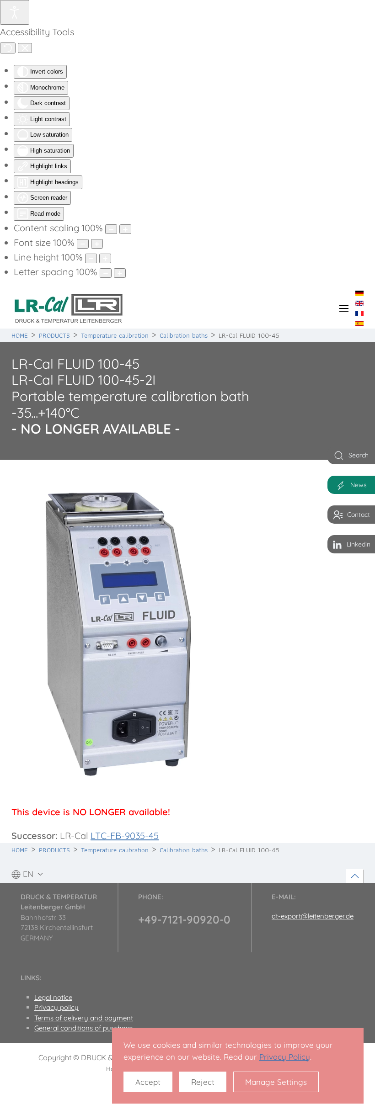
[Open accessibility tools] (14, 12)
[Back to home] (68, 308)
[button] (343, 308)
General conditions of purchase (83, 1028)
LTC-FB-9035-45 (125, 835)
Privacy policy (56, 1007)
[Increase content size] (125, 229)
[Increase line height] (105, 258)
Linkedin (358, 544)
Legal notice (53, 997)
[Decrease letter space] (106, 273)
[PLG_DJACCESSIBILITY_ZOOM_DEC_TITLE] (111, 229)
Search (358, 455)
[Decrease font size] (83, 244)
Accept (148, 1082)
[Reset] (8, 47)
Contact (358, 514)
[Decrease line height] (91, 258)
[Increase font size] (97, 244)
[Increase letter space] (120, 273)
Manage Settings (276, 1082)
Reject (202, 1082)
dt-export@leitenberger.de (313, 916)
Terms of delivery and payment (83, 1018)
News (358, 485)
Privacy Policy (284, 1057)
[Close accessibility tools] (25, 48)
